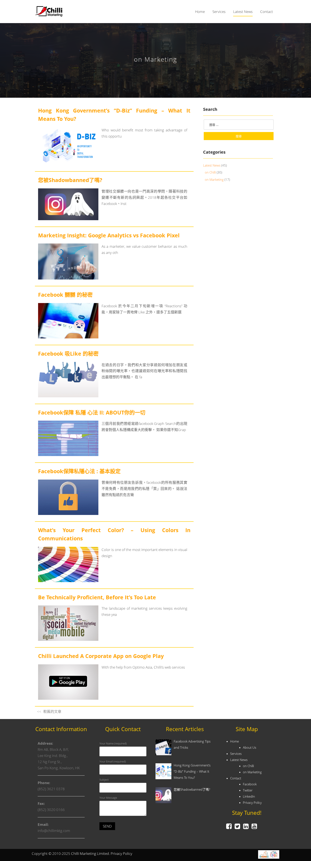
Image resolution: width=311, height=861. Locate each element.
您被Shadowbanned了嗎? (70, 180)
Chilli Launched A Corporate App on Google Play (101, 655)
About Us (249, 747)
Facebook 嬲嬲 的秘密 (65, 294)
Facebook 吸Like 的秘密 (68, 353)
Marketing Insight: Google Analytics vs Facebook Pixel (109, 235)
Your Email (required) (112, 761)
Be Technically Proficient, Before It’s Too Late (97, 597)
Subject (104, 780)
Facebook (250, 784)
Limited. (103, 853)
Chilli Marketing (83, 853)
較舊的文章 (52, 711)
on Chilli (210, 172)
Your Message (108, 798)
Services (219, 11)
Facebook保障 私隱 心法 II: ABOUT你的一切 (91, 412)
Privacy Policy (252, 802)
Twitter (248, 790)
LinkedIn (249, 796)
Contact (266, 11)
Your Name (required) (113, 743)
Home (200, 11)
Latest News (243, 11)
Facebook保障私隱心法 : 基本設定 (79, 471)
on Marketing (214, 179)
